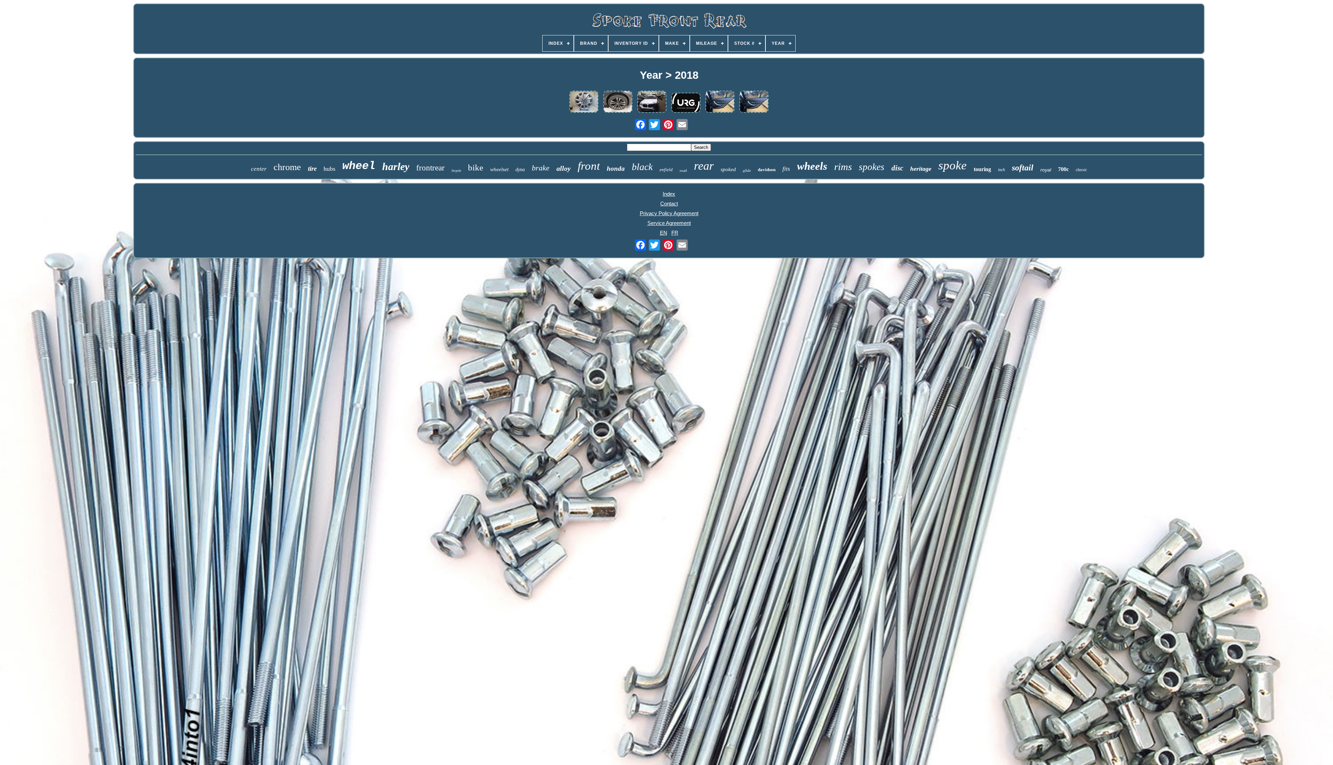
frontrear (430, 167)
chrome (287, 167)
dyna (520, 169)
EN (663, 233)
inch (1001, 169)
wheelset (499, 169)
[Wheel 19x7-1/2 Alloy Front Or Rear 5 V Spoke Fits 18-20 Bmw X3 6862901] (652, 102)
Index (669, 194)
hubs (329, 168)
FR (674, 233)
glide (747, 170)
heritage (920, 168)
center (259, 169)
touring (982, 169)
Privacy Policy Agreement (669, 213)
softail (1022, 167)
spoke (952, 165)
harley (395, 166)
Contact (669, 204)
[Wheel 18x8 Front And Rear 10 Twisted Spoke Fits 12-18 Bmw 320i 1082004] (754, 102)
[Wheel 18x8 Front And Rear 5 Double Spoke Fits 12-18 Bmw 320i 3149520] (618, 102)
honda (616, 168)
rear (704, 165)
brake (541, 167)
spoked (728, 169)
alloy (563, 168)
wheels (812, 166)
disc (897, 168)
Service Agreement (669, 223)
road (683, 170)
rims (843, 166)
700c (1063, 169)
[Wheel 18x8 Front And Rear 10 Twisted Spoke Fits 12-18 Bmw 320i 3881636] (584, 102)
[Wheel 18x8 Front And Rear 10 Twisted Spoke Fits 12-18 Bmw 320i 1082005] (720, 102)
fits (786, 169)
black (642, 166)
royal (1045, 170)
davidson (767, 169)
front (589, 166)
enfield (666, 169)
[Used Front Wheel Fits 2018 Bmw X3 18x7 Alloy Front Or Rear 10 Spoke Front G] (686, 103)
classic (1081, 169)
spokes (872, 167)
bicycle (456, 171)
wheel (358, 166)
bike (475, 167)
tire (312, 168)
